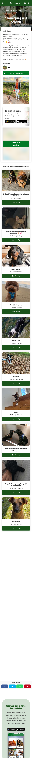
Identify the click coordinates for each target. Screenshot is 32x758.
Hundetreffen (14, 10)
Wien (20, 10)
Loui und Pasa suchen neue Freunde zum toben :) (16, 195)
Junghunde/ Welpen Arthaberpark (16, 448)
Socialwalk (16, 376)
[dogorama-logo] (15, 3)
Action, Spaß (16, 341)
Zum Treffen (16, 203)
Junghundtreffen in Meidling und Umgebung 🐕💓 (16, 232)
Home (7, 10)
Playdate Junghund (16, 305)
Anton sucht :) (16, 269)
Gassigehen (16, 521)
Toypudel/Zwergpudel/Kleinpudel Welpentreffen (16, 485)
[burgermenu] (2, 3)
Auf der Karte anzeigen (16, 144)
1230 (24, 10)
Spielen (16, 412)
